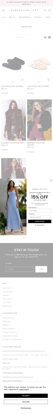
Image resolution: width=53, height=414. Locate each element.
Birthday (32, 214)
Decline (25, 402)
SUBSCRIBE (39, 221)
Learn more (24, 389)
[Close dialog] (51, 180)
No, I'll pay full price (40, 225)
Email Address (32, 207)
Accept (26, 396)
